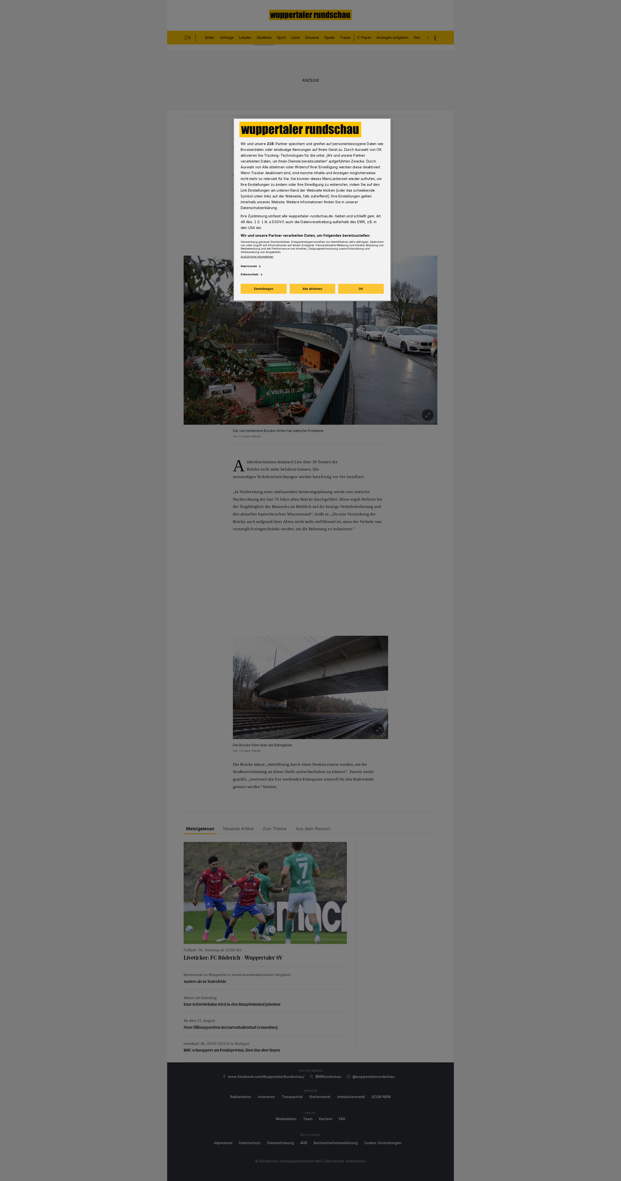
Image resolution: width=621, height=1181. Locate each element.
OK (361, 289)
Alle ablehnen (312, 289)
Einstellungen (263, 289)
